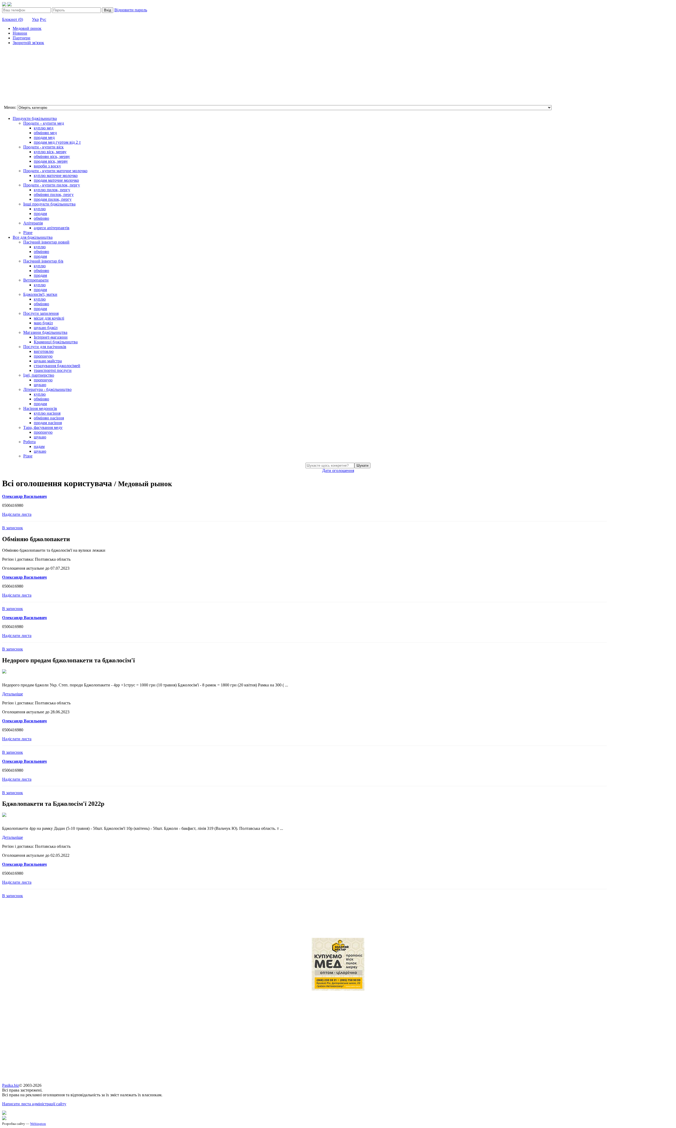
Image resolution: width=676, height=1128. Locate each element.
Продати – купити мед (43, 123)
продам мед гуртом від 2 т (57, 142)
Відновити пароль (130, 10)
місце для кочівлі (49, 318)
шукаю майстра (48, 361)
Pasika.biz (10, 1085)
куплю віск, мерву (50, 151)
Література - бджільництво (47, 389)
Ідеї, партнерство (38, 375)
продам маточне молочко (56, 180)
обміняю (41, 218)
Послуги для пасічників (44, 346)
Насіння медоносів (40, 408)
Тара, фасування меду (43, 427)
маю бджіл (43, 323)
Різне (27, 232)
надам (39, 446)
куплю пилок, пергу (52, 190)
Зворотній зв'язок (28, 42)
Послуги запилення (41, 313)
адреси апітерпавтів (51, 228)
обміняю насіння (49, 418)
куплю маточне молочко (56, 175)
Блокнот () (12, 19)
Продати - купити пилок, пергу (51, 185)
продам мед (44, 137)
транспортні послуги (53, 370)
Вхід (107, 10)
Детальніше (12, 694)
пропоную (43, 356)
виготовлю (44, 351)
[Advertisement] (28, 75)
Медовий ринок (27, 28)
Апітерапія (33, 223)
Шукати (362, 465)
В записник (12, 528)
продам (40, 213)
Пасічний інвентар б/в (43, 261)
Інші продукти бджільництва (49, 204)
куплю (40, 209)
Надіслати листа (16, 514)
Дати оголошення (338, 470)
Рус (43, 19)
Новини (20, 33)
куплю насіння (47, 413)
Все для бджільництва (33, 237)
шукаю (40, 384)
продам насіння (48, 422)
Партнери (21, 38)
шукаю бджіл (46, 327)
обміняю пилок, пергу (54, 194)
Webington (38, 1124)
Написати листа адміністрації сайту (34, 1104)
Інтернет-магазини (51, 337)
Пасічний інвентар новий (46, 242)
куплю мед (43, 128)
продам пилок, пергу (53, 199)
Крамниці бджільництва (56, 342)
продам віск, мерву (51, 161)
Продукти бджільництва (35, 118)
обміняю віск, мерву (52, 156)
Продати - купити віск (43, 147)
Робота (29, 441)
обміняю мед (45, 132)
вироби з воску (47, 166)
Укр (35, 19)
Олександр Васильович (24, 496)
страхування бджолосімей (57, 365)
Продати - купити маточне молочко (55, 171)
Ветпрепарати (36, 280)
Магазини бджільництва (45, 332)
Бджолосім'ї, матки (40, 294)
